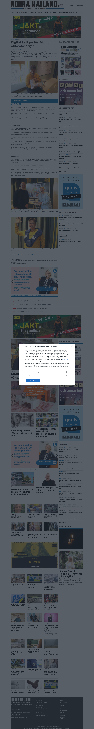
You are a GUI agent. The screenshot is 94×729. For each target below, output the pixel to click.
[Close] (72, 346)
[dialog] (47, 364)
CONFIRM (33, 380)
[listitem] (47, 372)
